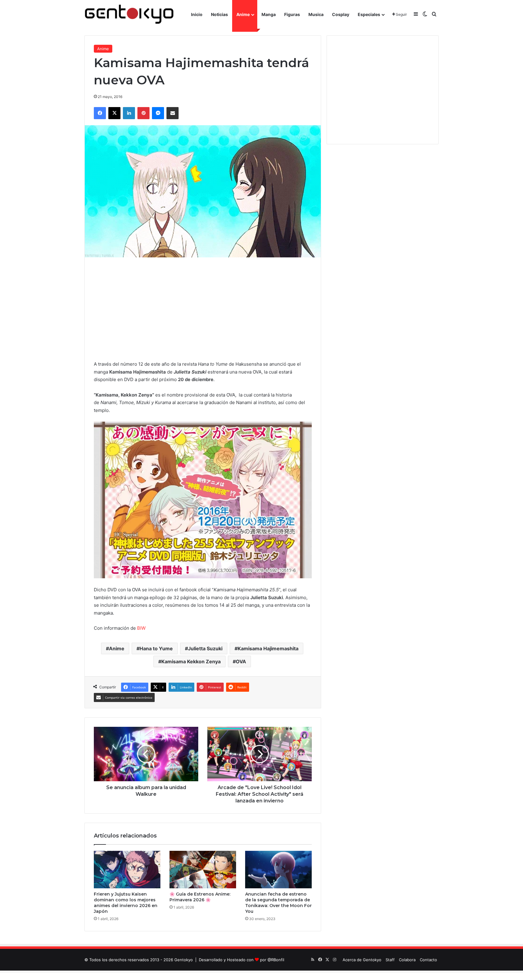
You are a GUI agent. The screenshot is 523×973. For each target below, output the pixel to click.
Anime (243, 14)
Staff (390, 959)
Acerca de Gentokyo (362, 959)
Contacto (428, 959)
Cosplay (340, 14)
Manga (269, 14)
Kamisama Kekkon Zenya (191, 661)
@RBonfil (276, 959)
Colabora (407, 959)
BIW (141, 628)
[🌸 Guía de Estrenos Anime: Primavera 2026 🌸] (202, 869)
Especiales (369, 14)
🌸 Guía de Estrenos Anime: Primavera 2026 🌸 (199, 897)
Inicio (196, 14)
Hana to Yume (156, 648)
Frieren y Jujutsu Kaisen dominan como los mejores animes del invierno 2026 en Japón (125, 902)
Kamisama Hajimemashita (268, 648)
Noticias (219, 14)
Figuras (292, 14)
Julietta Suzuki (205, 648)
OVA (241, 661)
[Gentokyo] (129, 14)
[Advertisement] (203, 308)
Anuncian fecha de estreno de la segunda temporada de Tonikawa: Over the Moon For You (278, 902)
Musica (316, 14)
